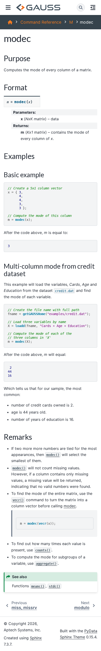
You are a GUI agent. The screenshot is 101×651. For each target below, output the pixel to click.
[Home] (10, 22)
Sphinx (36, 638)
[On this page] (93, 7)
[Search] (81, 7)
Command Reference (40, 22)
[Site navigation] (8, 7)
